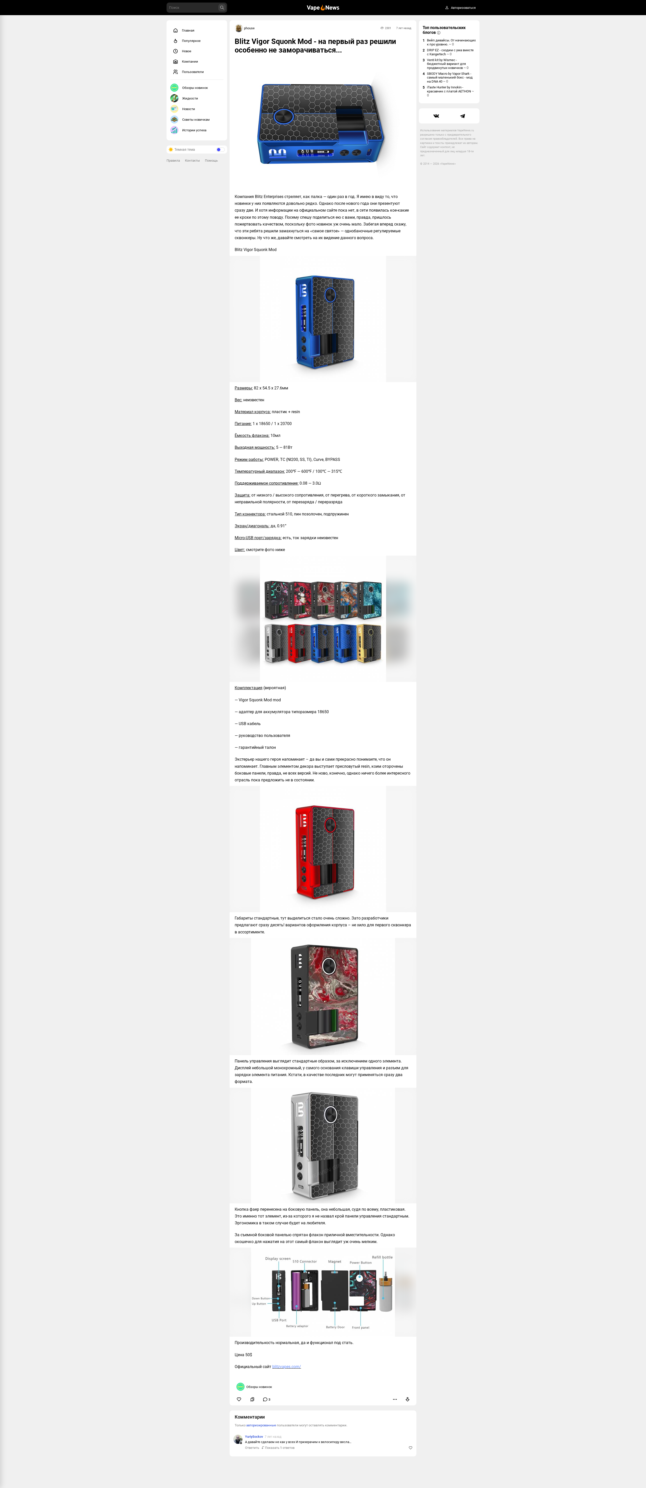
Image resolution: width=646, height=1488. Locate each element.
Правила (173, 160)
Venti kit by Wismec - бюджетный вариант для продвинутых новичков (448, 64)
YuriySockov (254, 1437)
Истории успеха (194, 130)
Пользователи (193, 72)
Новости (188, 109)
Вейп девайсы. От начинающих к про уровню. (451, 42)
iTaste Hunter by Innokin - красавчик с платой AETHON (450, 91)
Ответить (252, 1448)
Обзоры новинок (195, 88)
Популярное (191, 41)
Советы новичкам (196, 119)
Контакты (192, 160)
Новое (186, 51)
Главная (188, 30)
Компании (190, 61)
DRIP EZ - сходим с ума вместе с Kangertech (450, 52)
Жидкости (190, 98)
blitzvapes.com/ (286, 1366)
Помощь (211, 160)
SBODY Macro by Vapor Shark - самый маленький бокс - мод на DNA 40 (450, 77)
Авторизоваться (463, 8)
